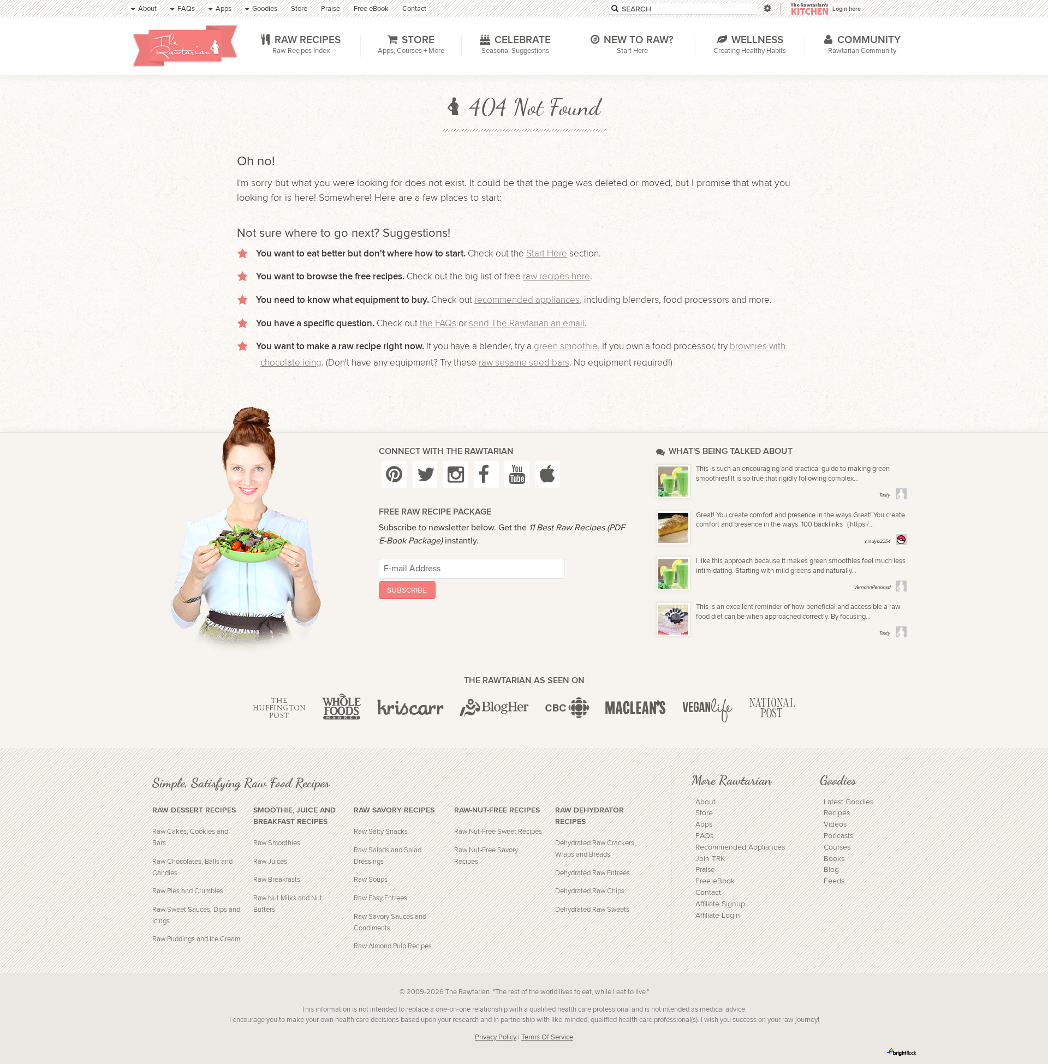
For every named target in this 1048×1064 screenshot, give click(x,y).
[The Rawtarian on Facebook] (486, 474)
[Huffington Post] (279, 708)
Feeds (834, 881)
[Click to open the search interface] (766, 8)
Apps (703, 824)
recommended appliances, (528, 300)
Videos (835, 824)
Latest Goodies (848, 802)
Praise (705, 869)
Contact (708, 892)
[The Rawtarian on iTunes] (548, 474)
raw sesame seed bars (524, 362)
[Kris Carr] (410, 708)
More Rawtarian (731, 780)
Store (704, 813)
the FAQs (438, 323)
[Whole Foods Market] (341, 708)
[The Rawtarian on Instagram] (455, 474)
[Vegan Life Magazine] (707, 708)
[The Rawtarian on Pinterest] (394, 474)
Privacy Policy (495, 1037)
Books (834, 858)
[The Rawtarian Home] (185, 46)
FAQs (704, 836)
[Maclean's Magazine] (635, 708)
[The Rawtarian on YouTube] (516, 474)
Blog (831, 869)
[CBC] (567, 708)
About (705, 802)
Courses (837, 847)
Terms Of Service (547, 1037)
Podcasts (838, 836)
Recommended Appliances (740, 847)
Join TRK (710, 858)
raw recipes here (556, 276)
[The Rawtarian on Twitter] (425, 474)
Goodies (838, 780)
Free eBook (715, 881)
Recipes (837, 813)
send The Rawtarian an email (527, 323)
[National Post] (772, 708)
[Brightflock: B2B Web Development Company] (901, 1052)
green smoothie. (567, 346)
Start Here (546, 253)
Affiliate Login (717, 915)
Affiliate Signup (720, 904)
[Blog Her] (494, 708)
